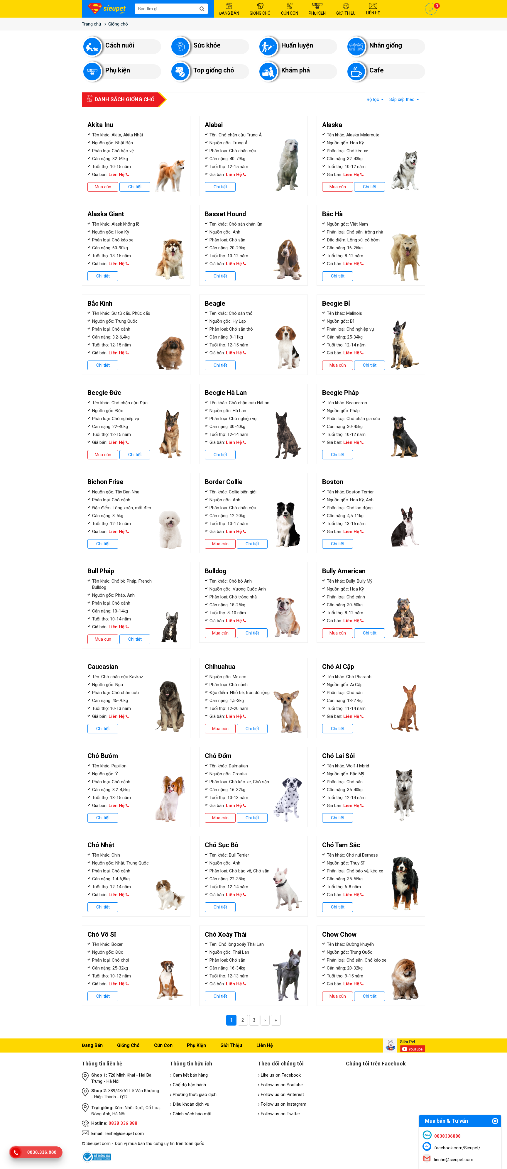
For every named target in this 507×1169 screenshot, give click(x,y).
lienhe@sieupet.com (124, 1133)
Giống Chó (260, 13)
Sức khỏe (207, 45)
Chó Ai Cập (338, 666)
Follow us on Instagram (283, 1104)
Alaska (332, 124)
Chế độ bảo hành (189, 1084)
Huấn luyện (297, 45)
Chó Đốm (218, 755)
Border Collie (224, 481)
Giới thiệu (231, 1045)
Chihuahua (220, 666)
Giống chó (118, 24)
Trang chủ (91, 24)
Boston (332, 481)
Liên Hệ (373, 13)
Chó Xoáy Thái (225, 934)
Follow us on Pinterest (282, 1094)
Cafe (376, 70)
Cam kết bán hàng (190, 1075)
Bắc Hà (332, 214)
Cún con (163, 1045)
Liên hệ (264, 1045)
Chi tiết (135, 187)
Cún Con (289, 13)
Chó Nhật (100, 845)
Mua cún (103, 187)
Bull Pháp (100, 571)
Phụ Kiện (317, 13)
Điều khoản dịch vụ (191, 1104)
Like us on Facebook (281, 1075)
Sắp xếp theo (402, 99)
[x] (92, 46)
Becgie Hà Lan (226, 392)
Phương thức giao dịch (195, 1094)
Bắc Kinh (99, 303)
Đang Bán (229, 13)
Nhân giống (385, 45)
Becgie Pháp (340, 392)
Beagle (215, 303)
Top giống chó (213, 70)
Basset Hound (225, 214)
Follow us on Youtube (282, 1084)
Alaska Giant (105, 214)
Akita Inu (100, 124)
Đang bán (92, 1045)
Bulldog (216, 571)
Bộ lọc (373, 99)
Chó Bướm (102, 755)
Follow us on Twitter (280, 1113)
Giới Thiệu (346, 13)
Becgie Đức (104, 392)
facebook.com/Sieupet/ (457, 1148)
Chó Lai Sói (338, 755)
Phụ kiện (117, 70)
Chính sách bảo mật (192, 1113)
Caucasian (102, 666)
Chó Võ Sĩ (101, 934)
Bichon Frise (105, 481)
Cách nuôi (119, 45)
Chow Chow (339, 934)
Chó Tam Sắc (341, 845)
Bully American (344, 571)
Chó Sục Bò (222, 845)
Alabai (214, 124)
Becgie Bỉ (336, 303)
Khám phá (295, 70)
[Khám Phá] (268, 71)
